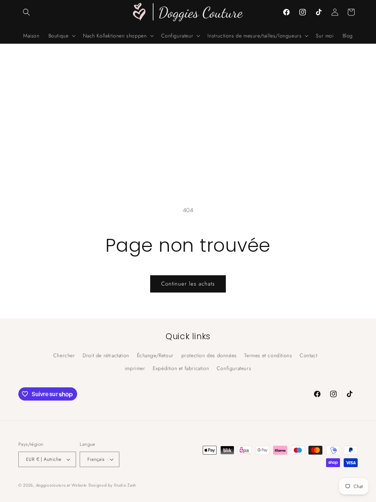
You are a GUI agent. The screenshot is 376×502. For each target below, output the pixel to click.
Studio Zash (125, 485)
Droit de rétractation (106, 355)
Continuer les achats (188, 284)
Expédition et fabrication (181, 368)
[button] (26, 12)
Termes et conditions (268, 355)
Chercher (64, 355)
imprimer (135, 368)
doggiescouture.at (53, 485)
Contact (308, 355)
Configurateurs (234, 368)
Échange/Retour (155, 355)
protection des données (209, 355)
